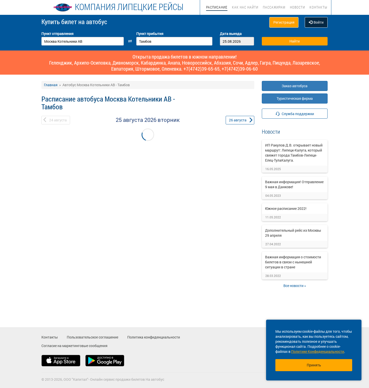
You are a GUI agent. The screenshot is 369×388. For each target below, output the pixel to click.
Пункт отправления (57, 33)
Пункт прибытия (149, 33)
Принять (314, 365)
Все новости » (294, 285)
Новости (297, 7)
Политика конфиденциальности (153, 337)
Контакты (318, 7)
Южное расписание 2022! (285, 208)
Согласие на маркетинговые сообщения (74, 345)
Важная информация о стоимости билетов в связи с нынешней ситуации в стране (293, 262)
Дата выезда (231, 33)
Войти (319, 22)
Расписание (216, 7)
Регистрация (283, 22)
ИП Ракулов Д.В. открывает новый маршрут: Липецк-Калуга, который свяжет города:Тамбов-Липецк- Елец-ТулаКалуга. (294, 153)
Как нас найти (245, 7)
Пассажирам (274, 7)
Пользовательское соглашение (92, 337)
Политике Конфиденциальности (317, 351)
